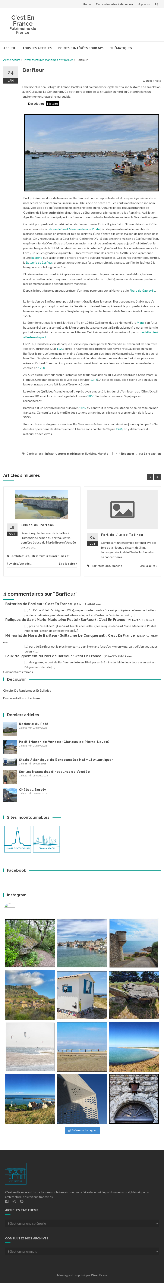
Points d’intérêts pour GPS (81, 48)
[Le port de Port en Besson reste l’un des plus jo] (30, 1099)
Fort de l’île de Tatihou (122, 535)
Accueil (9, 48)
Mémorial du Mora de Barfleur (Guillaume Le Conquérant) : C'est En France (70, 635)
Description (36, 103)
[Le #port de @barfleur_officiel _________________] (82, 943)
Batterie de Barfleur (39, 262)
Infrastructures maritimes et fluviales (48, 60)
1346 (93, 379)
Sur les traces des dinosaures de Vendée (54, 771)
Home (87, 4)
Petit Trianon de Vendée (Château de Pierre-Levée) (64, 742)
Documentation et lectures (21, 698)
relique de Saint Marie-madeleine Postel (74, 229)
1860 (90, 396)
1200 (41, 368)
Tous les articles (37, 48)
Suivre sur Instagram (84, 1130)
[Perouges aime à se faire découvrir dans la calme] (134, 1099)
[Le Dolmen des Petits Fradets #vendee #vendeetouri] (134, 995)
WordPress (99, 1275)
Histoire (52, 103)
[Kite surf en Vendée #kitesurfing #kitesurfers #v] (30, 1047)
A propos (144, 4)
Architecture (11, 60)
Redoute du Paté (33, 724)
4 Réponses (127, 453)
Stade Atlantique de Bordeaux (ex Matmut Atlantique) (66, 759)
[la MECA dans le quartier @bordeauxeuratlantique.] (82, 1099)
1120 (60, 348)
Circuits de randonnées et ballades (27, 690)
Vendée (24, 563)
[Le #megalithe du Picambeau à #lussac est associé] (30, 943)
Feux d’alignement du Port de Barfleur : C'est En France (53, 656)
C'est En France (22, 20)
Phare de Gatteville (142, 290)
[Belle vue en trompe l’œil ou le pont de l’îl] (82, 1047)
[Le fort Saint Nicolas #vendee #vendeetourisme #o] (134, 943)
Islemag (62, 1275)
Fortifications (101, 565)
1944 (119, 429)
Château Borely (32, 789)
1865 (82, 408)
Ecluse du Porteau (38, 525)
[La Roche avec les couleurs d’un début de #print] (30, 995)
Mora (140, 322)
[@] (16, 908)
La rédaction (152, 453)
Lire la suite (67, 563)
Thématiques (121, 48)
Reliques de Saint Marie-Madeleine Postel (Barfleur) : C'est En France (65, 620)
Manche (103, 453)
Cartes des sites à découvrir (114, 4)
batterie (36, 257)
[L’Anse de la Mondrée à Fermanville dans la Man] (134, 1047)
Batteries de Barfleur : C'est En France (38, 604)
